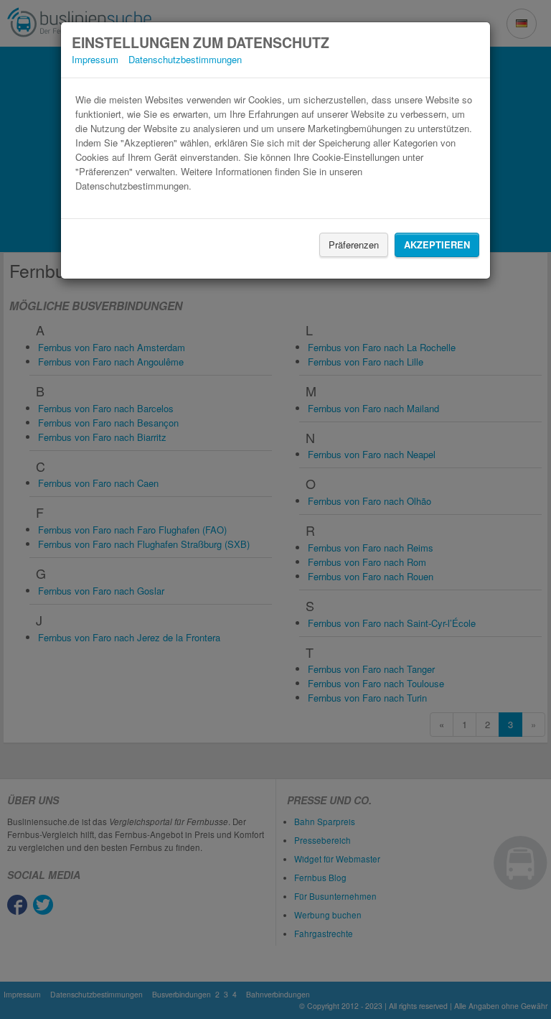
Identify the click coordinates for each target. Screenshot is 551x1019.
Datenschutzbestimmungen (185, 59)
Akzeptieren (437, 244)
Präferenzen (354, 244)
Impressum (95, 59)
